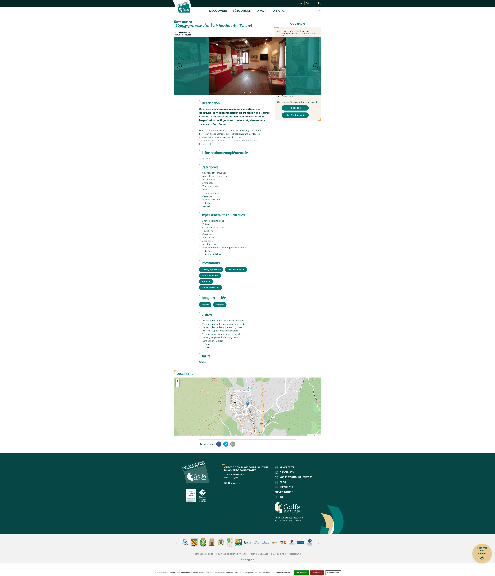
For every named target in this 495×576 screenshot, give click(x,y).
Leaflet (310, 435)
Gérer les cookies (204, 554)
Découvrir (218, 11)
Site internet (297, 115)
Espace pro (286, 487)
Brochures (287, 472)
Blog (283, 482)
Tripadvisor (287, 96)
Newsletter (287, 467)
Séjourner (242, 11)
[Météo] (301, 3)
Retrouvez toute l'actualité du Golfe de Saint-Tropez (289, 519)
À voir (262, 11)
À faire (279, 11)
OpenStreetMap (317, 435)
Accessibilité (294, 554)
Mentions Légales (259, 554)
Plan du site (277, 554)
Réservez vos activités (482, 551)
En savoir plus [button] (206, 144)
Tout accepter (301, 572)
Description (183, 28)
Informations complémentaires (183, 33)
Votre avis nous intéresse (296, 477)
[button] (247, 404)
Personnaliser (333, 572)
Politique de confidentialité (231, 554)
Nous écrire (234, 483)
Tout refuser (317, 572)
